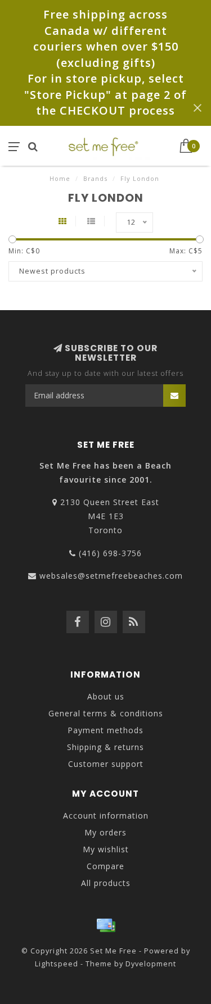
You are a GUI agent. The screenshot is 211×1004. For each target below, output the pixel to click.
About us (105, 696)
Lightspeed (56, 964)
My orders (105, 832)
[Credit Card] (106, 925)
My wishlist (106, 849)
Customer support (105, 763)
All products (106, 883)
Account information (106, 815)
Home (60, 178)
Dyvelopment (150, 964)
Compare (105, 866)
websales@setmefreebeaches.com (111, 575)
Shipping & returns (105, 747)
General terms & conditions (105, 713)
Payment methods (105, 730)
